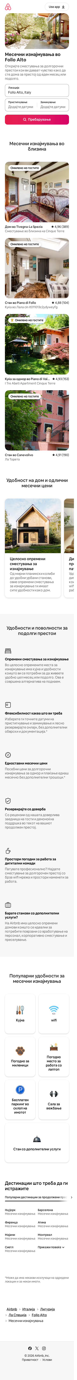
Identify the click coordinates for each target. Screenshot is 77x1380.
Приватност (30, 1360)
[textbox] (21, 106)
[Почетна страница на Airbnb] (8, 6)
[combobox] (37, 92)
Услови (47, 1360)
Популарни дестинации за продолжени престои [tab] (38, 1197)
